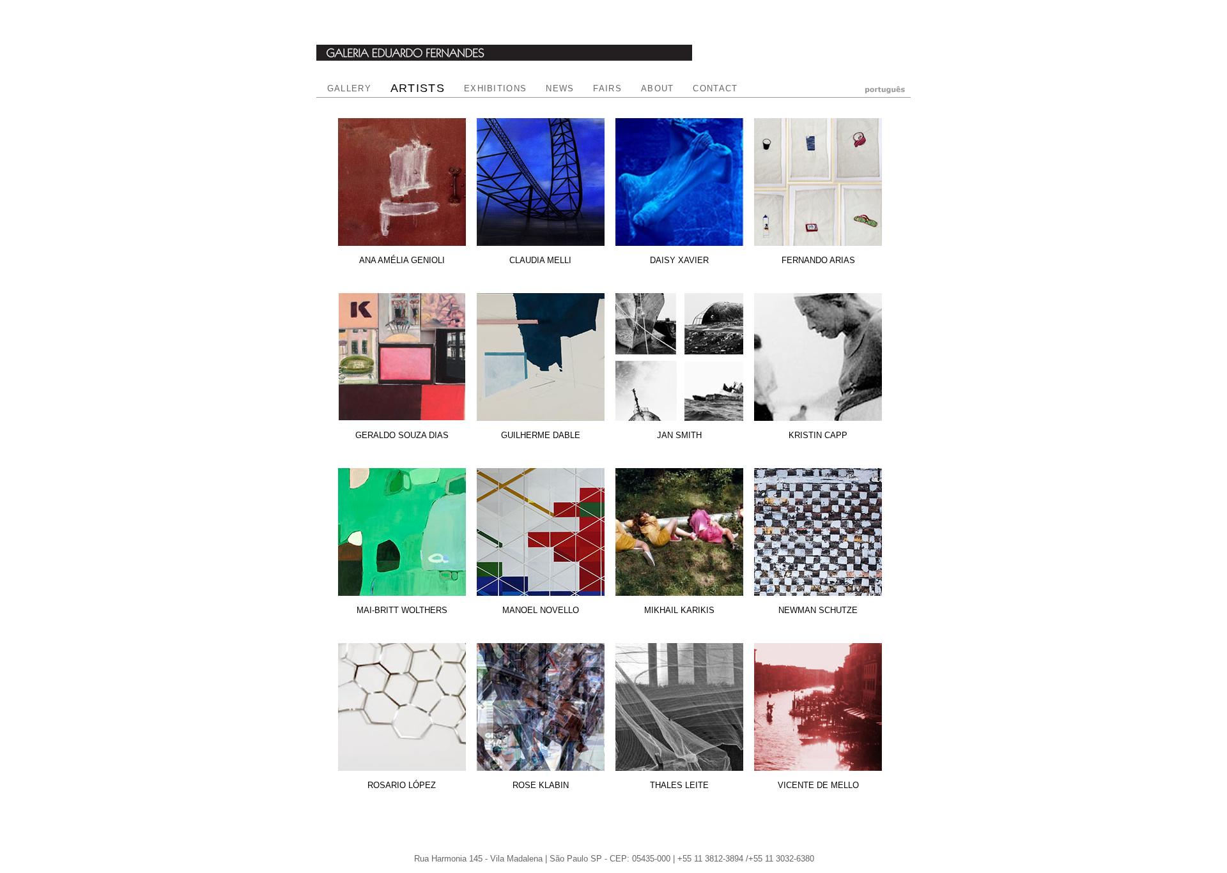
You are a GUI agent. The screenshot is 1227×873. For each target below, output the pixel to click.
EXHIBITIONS (495, 88)
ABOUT (657, 88)
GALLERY (349, 88)
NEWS (560, 88)
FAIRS (607, 88)
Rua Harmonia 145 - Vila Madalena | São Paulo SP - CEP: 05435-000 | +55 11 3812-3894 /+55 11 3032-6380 (614, 858)
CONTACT (715, 88)
